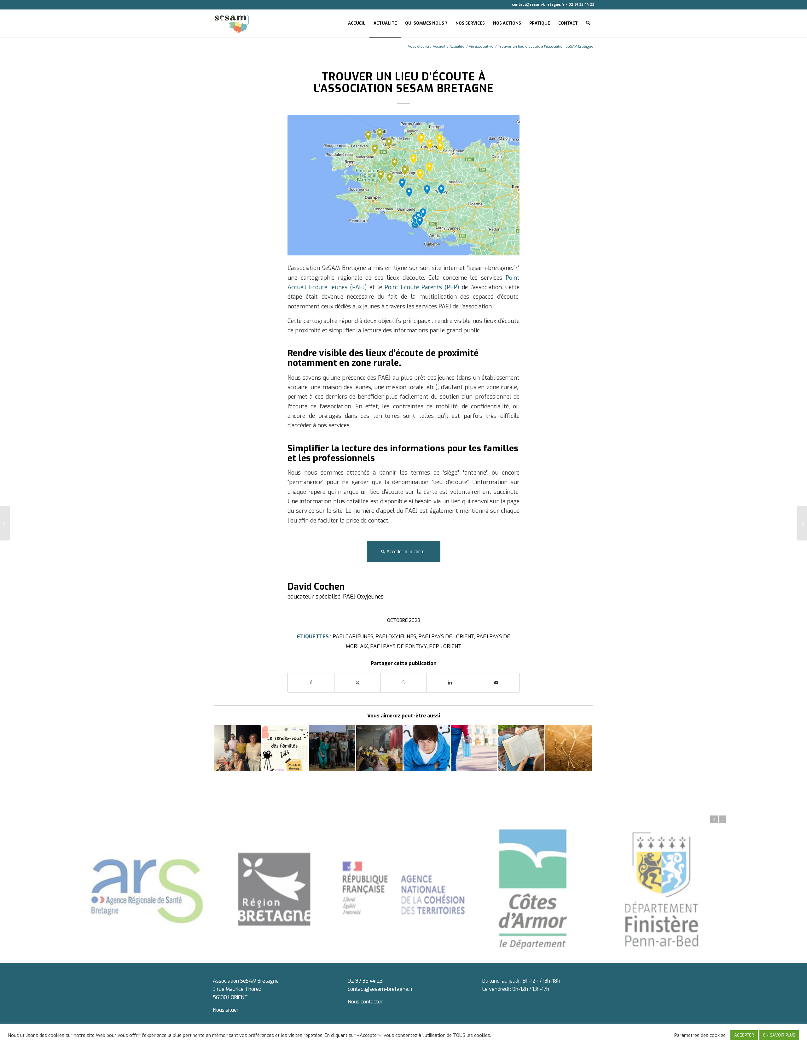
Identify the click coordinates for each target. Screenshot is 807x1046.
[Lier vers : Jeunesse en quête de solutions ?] (427, 748)
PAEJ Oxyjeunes (395, 636)
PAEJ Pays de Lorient (446, 636)
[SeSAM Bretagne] (232, 23)
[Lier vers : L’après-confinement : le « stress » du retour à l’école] (474, 748)
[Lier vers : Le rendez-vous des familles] (285, 748)
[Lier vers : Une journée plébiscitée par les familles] (379, 748)
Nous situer (226, 1010)
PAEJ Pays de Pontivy (398, 646)
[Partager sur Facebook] (311, 682)
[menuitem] (356, 23)
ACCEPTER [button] (744, 1035)
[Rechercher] (588, 23)
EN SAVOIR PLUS (779, 1035)
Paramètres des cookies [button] (700, 1035)
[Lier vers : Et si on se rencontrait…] (568, 748)
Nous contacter (365, 1001)
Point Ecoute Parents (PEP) (422, 287)
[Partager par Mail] (496, 682)
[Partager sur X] (357, 682)
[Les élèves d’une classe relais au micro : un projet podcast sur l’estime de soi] (5, 523)
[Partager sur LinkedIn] (450, 682)
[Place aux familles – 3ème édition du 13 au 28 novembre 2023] (802, 523)
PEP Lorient (445, 646)
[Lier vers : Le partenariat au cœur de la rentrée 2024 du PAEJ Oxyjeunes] (332, 748)
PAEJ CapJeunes (353, 636)
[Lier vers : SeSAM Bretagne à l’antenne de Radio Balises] (237, 748)
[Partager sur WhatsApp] (404, 682)
